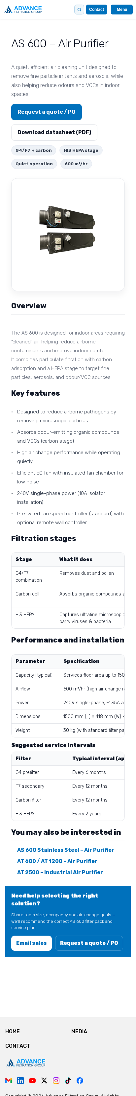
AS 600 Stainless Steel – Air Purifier (65, 850)
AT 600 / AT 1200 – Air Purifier (57, 861)
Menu (122, 9)
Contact (96, 9)
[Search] (79, 9)
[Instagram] (56, 1080)
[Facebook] (80, 1080)
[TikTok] (68, 1080)
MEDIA (79, 1031)
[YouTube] (32, 1080)
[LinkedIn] (20, 1080)
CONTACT (17, 1046)
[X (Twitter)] (44, 1080)
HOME (12, 1031)
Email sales (31, 943)
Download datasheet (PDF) (54, 132)
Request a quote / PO (46, 112)
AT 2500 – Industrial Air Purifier (60, 872)
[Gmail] (8, 1080)
